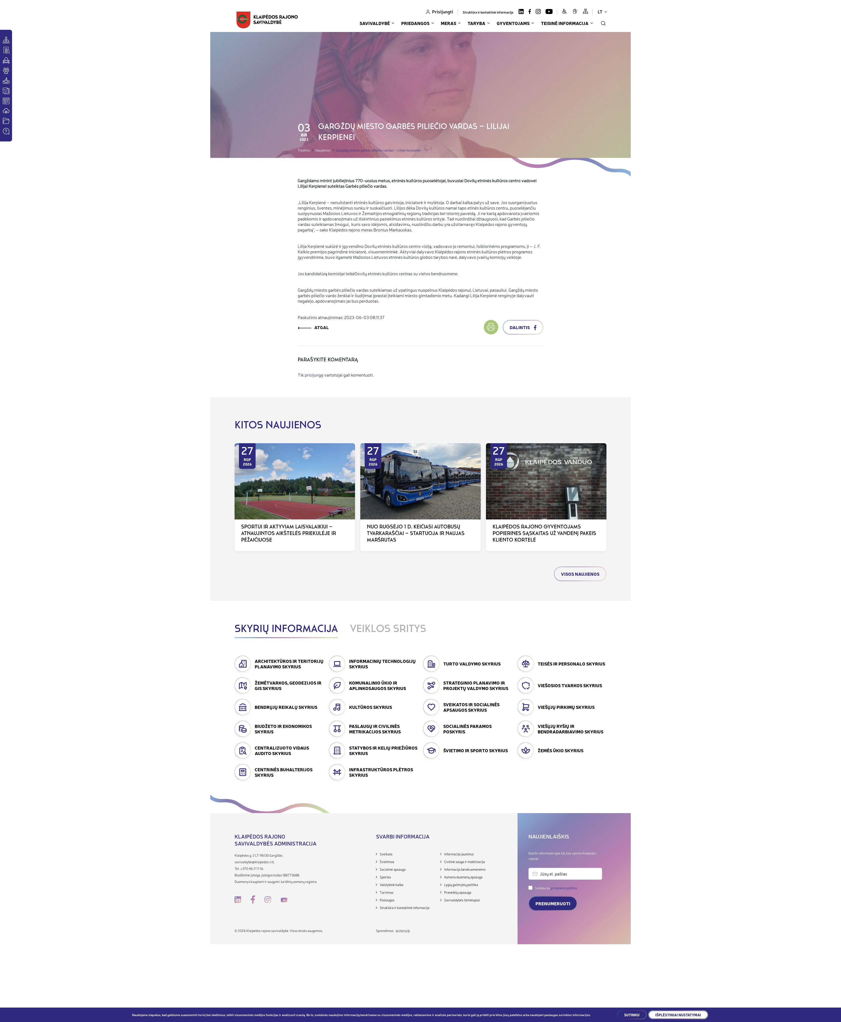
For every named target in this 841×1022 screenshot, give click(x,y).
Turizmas (386, 892)
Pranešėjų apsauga (457, 892)
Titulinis (304, 150)
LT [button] (600, 11)
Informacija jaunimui (459, 854)
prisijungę (314, 375)
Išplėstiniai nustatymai (678, 1014)
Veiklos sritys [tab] (388, 629)
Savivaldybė (375, 23)
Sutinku (632, 1014)
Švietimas (387, 861)
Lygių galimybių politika (461, 884)
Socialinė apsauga (393, 869)
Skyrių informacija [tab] (286, 629)
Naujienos (323, 150)
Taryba (476, 23)
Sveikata (386, 854)
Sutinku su (556, 888)
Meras (448, 23)
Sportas (385, 877)
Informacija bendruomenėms (465, 869)
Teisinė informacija (564, 23)
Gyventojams (513, 23)
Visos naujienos (580, 574)
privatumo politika (564, 888)
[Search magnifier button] (603, 23)
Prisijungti (442, 11)
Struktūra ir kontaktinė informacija (488, 12)
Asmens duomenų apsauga (463, 877)
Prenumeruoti (552, 903)
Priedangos (415, 23)
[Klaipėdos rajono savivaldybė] (267, 20)
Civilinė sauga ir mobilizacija (464, 861)
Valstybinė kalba (391, 884)
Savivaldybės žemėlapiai (462, 900)
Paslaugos (387, 900)
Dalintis (520, 327)
